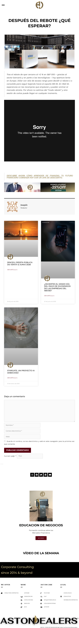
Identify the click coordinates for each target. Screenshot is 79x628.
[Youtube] (50, 475)
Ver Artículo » (12, 269)
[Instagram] (32, 475)
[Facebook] (37, 475)
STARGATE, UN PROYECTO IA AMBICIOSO (21, 371)
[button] (3, 5)
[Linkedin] (45, 475)
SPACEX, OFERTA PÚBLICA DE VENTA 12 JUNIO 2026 (19, 263)
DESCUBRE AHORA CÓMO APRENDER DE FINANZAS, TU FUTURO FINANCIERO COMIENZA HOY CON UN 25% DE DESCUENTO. (40, 176)
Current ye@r (10, 456)
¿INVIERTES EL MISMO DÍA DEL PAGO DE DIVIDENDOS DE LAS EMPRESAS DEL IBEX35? (57, 287)
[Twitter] (41, 475)
